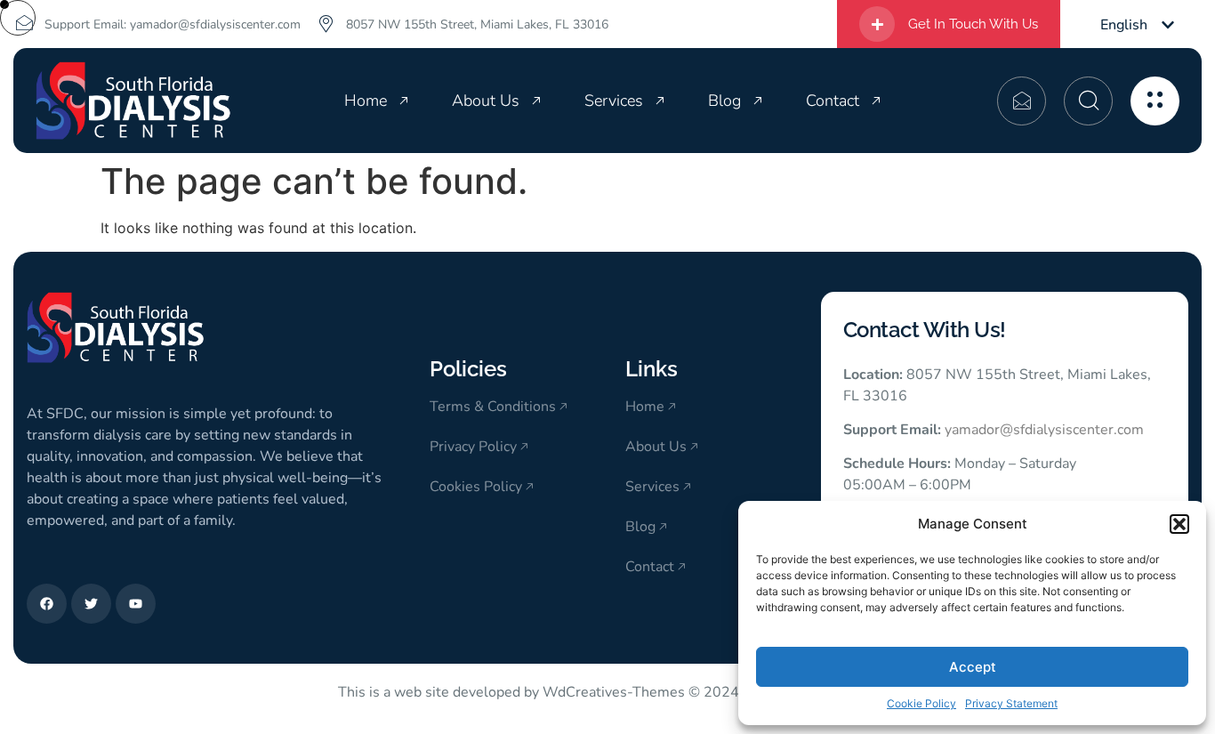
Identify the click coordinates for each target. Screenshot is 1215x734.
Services (613, 100)
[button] (1179, 524)
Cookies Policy (476, 487)
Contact (832, 100)
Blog (724, 100)
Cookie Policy (921, 703)
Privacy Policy (473, 447)
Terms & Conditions (493, 406)
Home (365, 100)
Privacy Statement (1011, 703)
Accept (972, 666)
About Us (485, 100)
